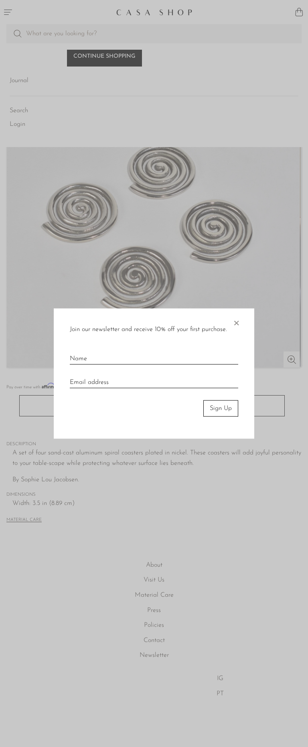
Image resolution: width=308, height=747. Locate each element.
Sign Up (221, 408)
